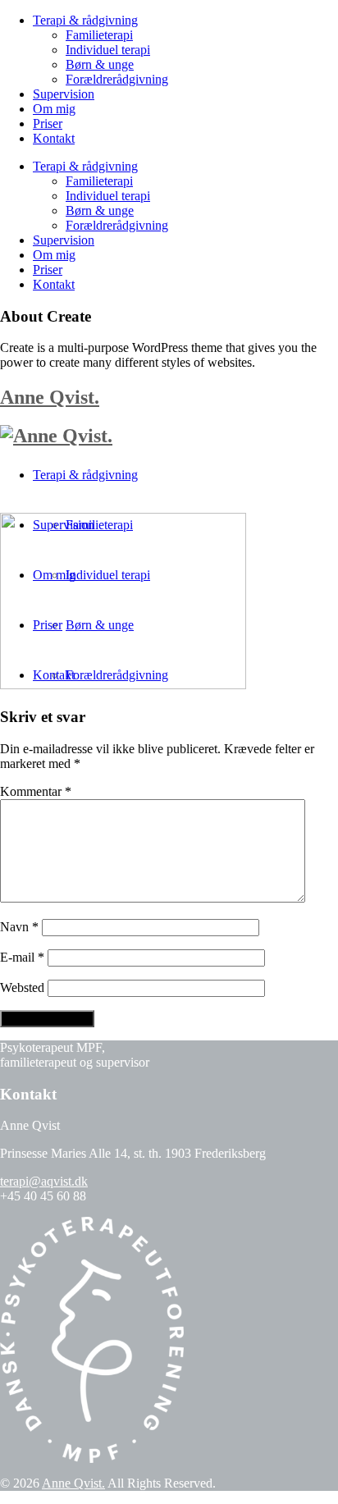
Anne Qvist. (49, 397)
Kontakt (54, 138)
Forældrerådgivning (117, 79)
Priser (47, 123)
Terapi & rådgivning (85, 20)
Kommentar (35, 791)
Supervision (63, 94)
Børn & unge (100, 64)
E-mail (22, 957)
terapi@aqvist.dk (44, 1181)
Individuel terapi (108, 50)
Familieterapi (99, 35)
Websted (22, 987)
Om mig (54, 109)
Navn (19, 927)
